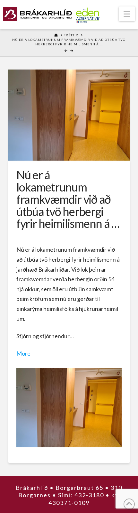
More (23, 353)
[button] (127, 13)
